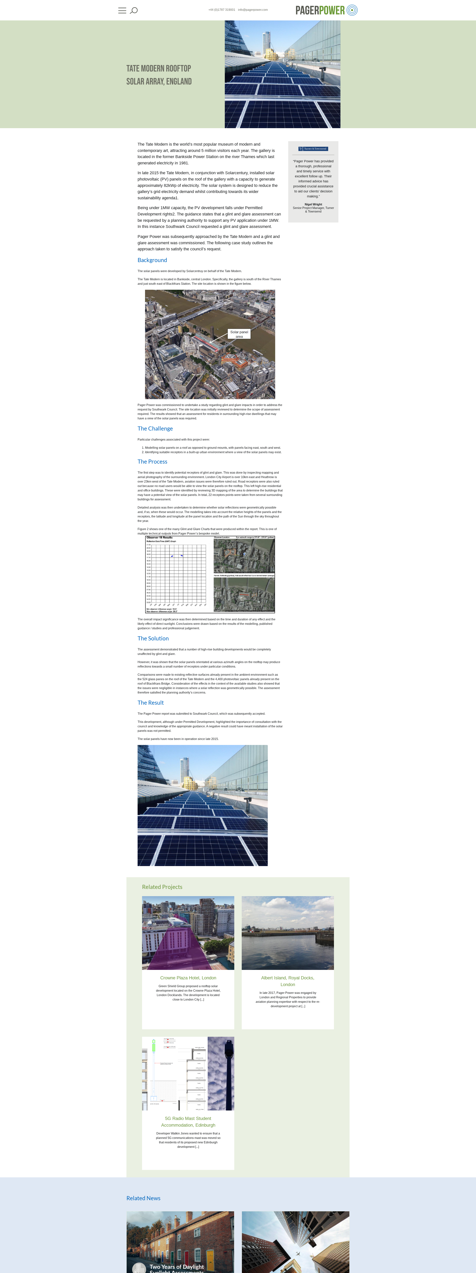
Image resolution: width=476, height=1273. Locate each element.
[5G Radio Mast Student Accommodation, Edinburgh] (188, 1038)
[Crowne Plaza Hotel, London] (188, 898)
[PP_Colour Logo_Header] (327, 6)
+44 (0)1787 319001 (221, 9)
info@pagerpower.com (253, 9)
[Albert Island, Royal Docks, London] (288, 898)
